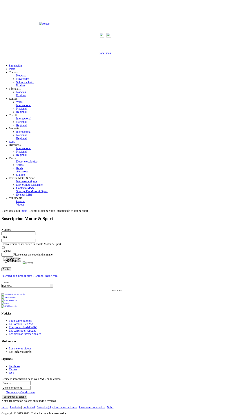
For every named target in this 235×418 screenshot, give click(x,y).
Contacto (15, 407)
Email (4, 236)
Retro (12, 141)
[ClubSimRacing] (9, 300)
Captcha (6, 251)
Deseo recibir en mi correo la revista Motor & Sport (31, 244)
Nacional (21, 108)
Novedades (22, 78)
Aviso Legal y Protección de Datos (57, 407)
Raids (19, 168)
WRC (19, 101)
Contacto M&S (25, 188)
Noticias (21, 75)
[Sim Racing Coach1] (5, 303)
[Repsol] (44, 23)
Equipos (21, 95)
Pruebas (20, 85)
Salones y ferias (25, 82)
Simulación (15, 65)
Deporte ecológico (26, 161)
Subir (110, 407)
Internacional (23, 105)
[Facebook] (102, 36)
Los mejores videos (20, 348)
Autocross (22, 171)
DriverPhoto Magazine (29, 184)
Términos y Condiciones (20, 392)
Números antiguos (26, 181)
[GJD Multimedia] (9, 306)
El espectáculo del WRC (23, 327)
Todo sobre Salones (20, 320)
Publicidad (29, 407)
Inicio (12, 68)
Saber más (105, 53)
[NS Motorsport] (8, 297)
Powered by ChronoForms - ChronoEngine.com (29, 275)
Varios (20, 164)
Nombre (6, 229)
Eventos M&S (24, 194)
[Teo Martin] (13, 294)
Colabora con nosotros (92, 407)
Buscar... (6, 282)
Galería (20, 201)
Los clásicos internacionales (25, 333)
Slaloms (20, 174)
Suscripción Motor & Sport (32, 191)
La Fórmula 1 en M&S (22, 324)
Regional (21, 111)
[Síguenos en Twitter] (109, 36)
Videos (20, 204)
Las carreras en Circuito (22, 330)
